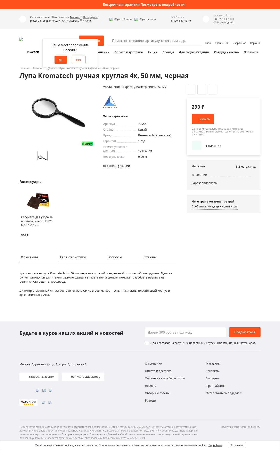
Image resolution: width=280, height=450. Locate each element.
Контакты (212, 371)
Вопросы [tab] (115, 257)
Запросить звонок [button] (41, 377)
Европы (74, 20)
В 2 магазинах (246, 166)
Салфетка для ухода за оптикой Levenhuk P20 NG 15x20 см (37, 221)
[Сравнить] (28, 193)
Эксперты (213, 378)
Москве (75, 17)
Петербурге (90, 17)
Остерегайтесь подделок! (224, 393)
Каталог (38, 68)
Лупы (50, 68)
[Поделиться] (212, 89)
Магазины (213, 363)
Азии (88, 20)
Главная (24, 68)
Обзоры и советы (157, 393)
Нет (78, 60)
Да (61, 60)
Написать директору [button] (85, 377)
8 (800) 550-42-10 (181, 20)
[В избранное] (23, 193)
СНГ (64, 20)
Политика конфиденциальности (241, 427)
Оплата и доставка (128, 52)
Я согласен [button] (237, 445)
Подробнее (215, 445)
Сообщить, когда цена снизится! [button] (215, 206)
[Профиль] (207, 38)
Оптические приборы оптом (165, 378)
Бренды (168, 52)
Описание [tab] (29, 257)
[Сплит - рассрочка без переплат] (87, 143)
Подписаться (244, 332)
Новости (151, 386)
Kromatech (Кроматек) (154, 135)
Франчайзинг (215, 386)
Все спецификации (116, 166)
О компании (100, 52)
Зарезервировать (204, 183)
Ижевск (33, 52)
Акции (153, 52)
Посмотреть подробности (162, 4)
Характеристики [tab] (73, 257)
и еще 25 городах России (45, 20)
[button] (120, 19)
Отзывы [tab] (150, 257)
